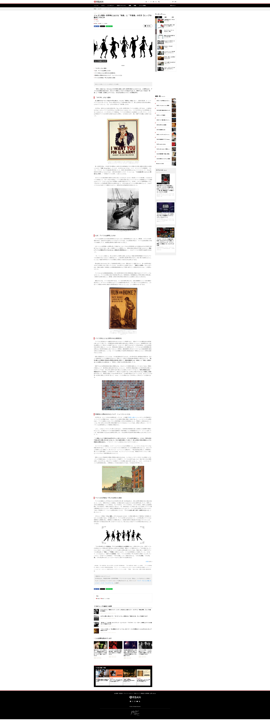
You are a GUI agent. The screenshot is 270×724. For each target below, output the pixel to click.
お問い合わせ (153, 693)
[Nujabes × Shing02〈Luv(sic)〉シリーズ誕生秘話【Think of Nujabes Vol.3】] (161, 48)
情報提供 (143, 693)
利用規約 (121, 693)
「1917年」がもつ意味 (100, 68)
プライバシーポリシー (128, 693)
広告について (137, 693)
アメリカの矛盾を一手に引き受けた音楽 (105, 77)
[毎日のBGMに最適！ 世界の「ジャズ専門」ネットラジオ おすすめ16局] (161, 26)
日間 (159, 17)
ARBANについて (163, 5)
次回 (147, 561)
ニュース (96, 5)
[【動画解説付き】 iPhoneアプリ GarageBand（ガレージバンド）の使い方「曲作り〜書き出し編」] (161, 21)
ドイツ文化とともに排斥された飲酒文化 (105, 73)
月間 (173, 17)
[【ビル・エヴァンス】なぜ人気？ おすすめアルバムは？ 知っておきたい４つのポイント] (161, 69)
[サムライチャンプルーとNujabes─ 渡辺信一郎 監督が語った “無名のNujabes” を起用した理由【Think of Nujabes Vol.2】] (161, 32)
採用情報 (147, 693)
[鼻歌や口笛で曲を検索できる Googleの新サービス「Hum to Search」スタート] (161, 37)
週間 (166, 17)
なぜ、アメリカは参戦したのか (103, 70)
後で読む (149, 25)
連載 (130, 5)
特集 (135, 5)
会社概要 (116, 693)
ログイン (174, 5)
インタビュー (110, 5)
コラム (103, 5)
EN (175, 1)
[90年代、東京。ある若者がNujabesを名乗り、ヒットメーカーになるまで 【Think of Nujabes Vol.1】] (161, 58)
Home (95, 8)
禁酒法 (96, 23)
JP (172, 1)
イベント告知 (142, 5)
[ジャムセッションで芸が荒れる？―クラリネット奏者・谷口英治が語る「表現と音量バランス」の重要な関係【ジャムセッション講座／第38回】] (161, 53)
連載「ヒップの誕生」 (104, 23)
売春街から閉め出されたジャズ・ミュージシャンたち (108, 75)
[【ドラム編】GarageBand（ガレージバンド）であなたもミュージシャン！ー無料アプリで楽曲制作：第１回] (161, 64)
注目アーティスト (121, 5)
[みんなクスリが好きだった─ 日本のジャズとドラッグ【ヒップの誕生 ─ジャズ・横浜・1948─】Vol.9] (161, 42)
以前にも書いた (133, 417)
